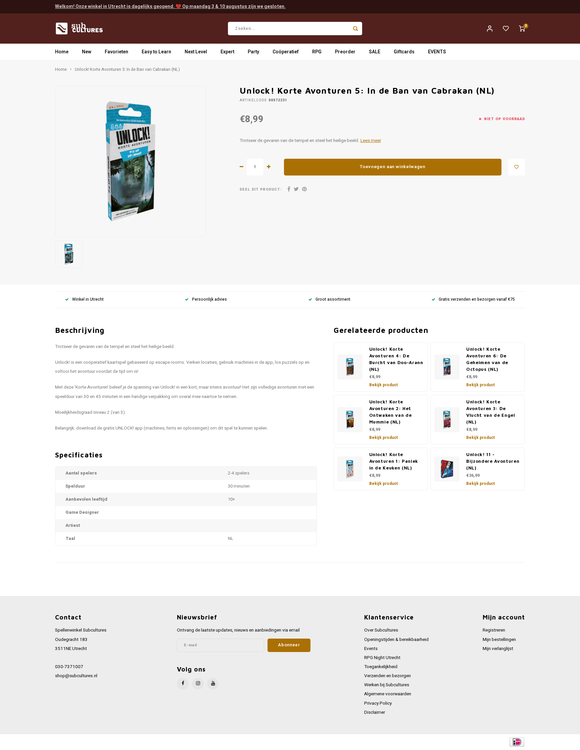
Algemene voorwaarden (387, 694)
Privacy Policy (378, 703)
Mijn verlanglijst (498, 648)
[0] (522, 28)
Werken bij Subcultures (386, 685)
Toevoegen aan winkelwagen (393, 166)
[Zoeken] (355, 28)
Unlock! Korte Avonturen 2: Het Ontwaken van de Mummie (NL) (390, 411)
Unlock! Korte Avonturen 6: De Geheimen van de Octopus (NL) (487, 359)
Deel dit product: (261, 189)
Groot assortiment (333, 299)
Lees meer (370, 140)
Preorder (345, 51)
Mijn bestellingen (499, 639)
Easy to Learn (156, 51)
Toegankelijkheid (380, 666)
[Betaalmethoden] (516, 741)
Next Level (196, 51)
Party (253, 51)
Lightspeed (146, 742)
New (86, 51)
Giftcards (404, 51)
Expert (227, 51)
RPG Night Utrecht (382, 657)
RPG (317, 51)
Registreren (494, 630)
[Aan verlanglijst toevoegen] (516, 167)
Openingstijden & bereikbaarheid (396, 639)
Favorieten (116, 51)
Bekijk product (383, 385)
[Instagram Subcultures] (198, 684)
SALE (374, 51)
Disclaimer (374, 712)
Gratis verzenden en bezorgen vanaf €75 (477, 299)
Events (371, 648)
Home (61, 51)
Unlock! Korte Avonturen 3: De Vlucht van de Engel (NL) (490, 411)
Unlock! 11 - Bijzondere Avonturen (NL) (492, 461)
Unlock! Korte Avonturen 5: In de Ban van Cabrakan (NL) (127, 69)
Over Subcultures (381, 630)
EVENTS (437, 51)
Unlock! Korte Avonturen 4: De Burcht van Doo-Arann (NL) (396, 359)
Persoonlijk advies (209, 299)
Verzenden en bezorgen (387, 675)
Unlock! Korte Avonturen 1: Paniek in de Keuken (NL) (394, 461)
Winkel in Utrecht (88, 299)
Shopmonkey (190, 742)
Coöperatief (286, 51)
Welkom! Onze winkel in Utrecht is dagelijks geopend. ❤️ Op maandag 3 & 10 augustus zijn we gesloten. (170, 6)
